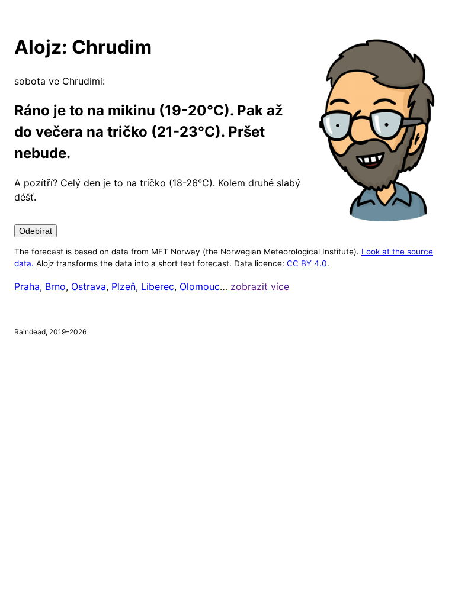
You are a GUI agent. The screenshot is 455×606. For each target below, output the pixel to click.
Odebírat (35, 231)
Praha (27, 286)
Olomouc (200, 286)
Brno (55, 286)
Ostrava (88, 286)
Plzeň (123, 286)
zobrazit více (259, 286)
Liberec (157, 286)
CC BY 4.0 (307, 263)
